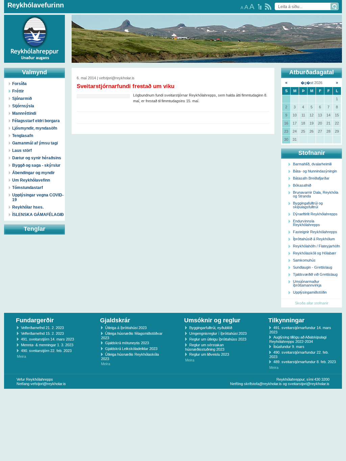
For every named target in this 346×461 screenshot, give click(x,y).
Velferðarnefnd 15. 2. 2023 (42, 333)
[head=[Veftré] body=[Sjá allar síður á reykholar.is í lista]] (260, 6)
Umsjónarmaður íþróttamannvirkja (307, 283)
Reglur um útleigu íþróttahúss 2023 (217, 339)
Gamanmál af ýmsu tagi (35, 143)
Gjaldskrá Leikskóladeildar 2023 (131, 349)
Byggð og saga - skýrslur (36, 165)
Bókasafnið (302, 185)
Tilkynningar (286, 320)
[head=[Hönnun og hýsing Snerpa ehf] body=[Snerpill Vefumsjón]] (173, 396)
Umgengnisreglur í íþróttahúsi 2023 (218, 333)
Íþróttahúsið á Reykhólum (314, 239)
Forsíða (19, 83)
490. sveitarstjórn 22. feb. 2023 (46, 351)
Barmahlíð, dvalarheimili (312, 164)
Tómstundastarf (27, 187)
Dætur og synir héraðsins (36, 158)
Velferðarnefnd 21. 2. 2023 (42, 328)
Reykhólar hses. (28, 207)
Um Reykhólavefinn (31, 180)
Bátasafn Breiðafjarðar (311, 178)
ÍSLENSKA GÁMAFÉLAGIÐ (38, 214)
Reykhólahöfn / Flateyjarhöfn (316, 246)
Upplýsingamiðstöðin (310, 292)
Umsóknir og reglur (212, 320)
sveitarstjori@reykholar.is (308, 384)
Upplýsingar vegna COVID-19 (38, 197)
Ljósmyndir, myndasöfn (34, 128)
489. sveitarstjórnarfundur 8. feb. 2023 (304, 362)
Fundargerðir (35, 320)
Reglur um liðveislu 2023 (209, 354)
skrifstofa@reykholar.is (263, 384)
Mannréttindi (24, 113)
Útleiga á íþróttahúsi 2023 (126, 328)
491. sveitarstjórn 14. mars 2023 (47, 339)
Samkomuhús (304, 260)
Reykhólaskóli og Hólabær (314, 253)
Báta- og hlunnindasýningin (315, 171)
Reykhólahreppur (30, 33)
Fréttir (18, 91)
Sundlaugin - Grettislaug (312, 267)
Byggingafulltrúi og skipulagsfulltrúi (308, 205)
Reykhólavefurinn (35, 5)
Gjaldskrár (115, 320)
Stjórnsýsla (23, 106)
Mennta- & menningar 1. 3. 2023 (47, 345)
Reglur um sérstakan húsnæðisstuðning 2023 (204, 347)
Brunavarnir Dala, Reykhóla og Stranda (315, 194)
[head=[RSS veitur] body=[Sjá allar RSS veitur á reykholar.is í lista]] (268, 6)
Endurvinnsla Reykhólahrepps (306, 223)
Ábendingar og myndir (33, 172)
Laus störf (22, 150)
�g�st (307, 83)
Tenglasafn (22, 135)
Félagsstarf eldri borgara (36, 120)
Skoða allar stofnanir (311, 303)
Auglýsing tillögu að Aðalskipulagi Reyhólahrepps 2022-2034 (297, 339)
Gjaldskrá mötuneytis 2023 (127, 343)
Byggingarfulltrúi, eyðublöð (210, 328)
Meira (21, 356)
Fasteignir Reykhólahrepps (315, 232)
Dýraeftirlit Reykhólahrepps (315, 214)
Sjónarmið (22, 98)
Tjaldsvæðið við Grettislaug (315, 274)
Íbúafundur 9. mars (288, 347)
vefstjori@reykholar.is (48, 384)
